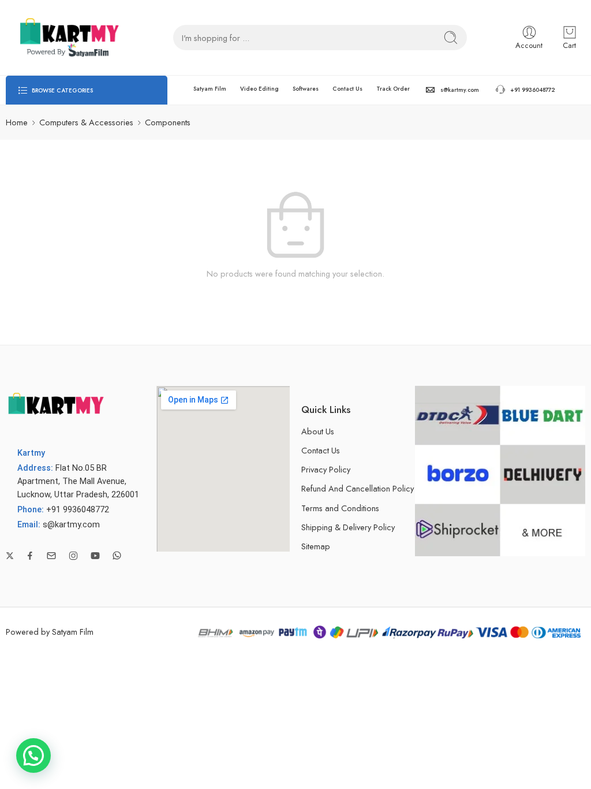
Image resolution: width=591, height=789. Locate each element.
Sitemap (315, 546)
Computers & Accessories (86, 122)
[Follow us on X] (10, 556)
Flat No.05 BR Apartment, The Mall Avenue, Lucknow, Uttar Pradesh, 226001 (78, 481)
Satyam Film (209, 88)
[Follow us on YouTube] (95, 555)
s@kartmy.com (459, 89)
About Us (317, 431)
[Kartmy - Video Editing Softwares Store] (66, 37)
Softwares (306, 88)
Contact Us (347, 88)
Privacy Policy (325, 469)
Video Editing (259, 88)
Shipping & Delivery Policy (348, 527)
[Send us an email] (51, 555)
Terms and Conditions (340, 508)
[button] (33, 755)
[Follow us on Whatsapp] (117, 555)
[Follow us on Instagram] (73, 555)
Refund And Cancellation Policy (357, 488)
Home (17, 122)
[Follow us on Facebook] (30, 555)
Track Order (393, 88)
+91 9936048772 (532, 89)
